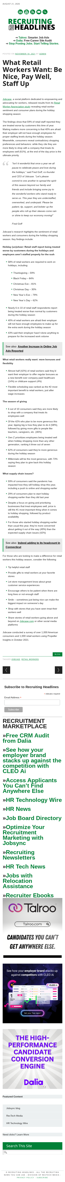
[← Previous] (6, 670)
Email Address (12, 697)
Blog (57, 654)
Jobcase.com (27, 621)
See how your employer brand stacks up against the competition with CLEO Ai (32, 760)
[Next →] (58, 670)
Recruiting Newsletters (19, 855)
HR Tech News (25, 866)
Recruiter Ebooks (30, 895)
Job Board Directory (34, 818)
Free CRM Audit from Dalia (26, 738)
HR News (18, 809)
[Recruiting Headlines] (33, 29)
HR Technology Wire (34, 800)
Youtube (26, 11)
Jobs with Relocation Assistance (18, 880)
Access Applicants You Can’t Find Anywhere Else (30, 785)
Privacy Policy (25, 1177)
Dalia (19, 40)
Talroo (22, 37)
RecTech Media (14, 1115)
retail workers (30, 659)
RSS (32, 11)
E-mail (39, 12)
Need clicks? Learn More (16, 1134)
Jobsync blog (13, 1108)
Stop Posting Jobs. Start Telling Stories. (34, 43)
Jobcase (7, 99)
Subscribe (42, 1177)
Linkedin (20, 11)
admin (42, 53)
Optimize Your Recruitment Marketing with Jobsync (24, 835)
